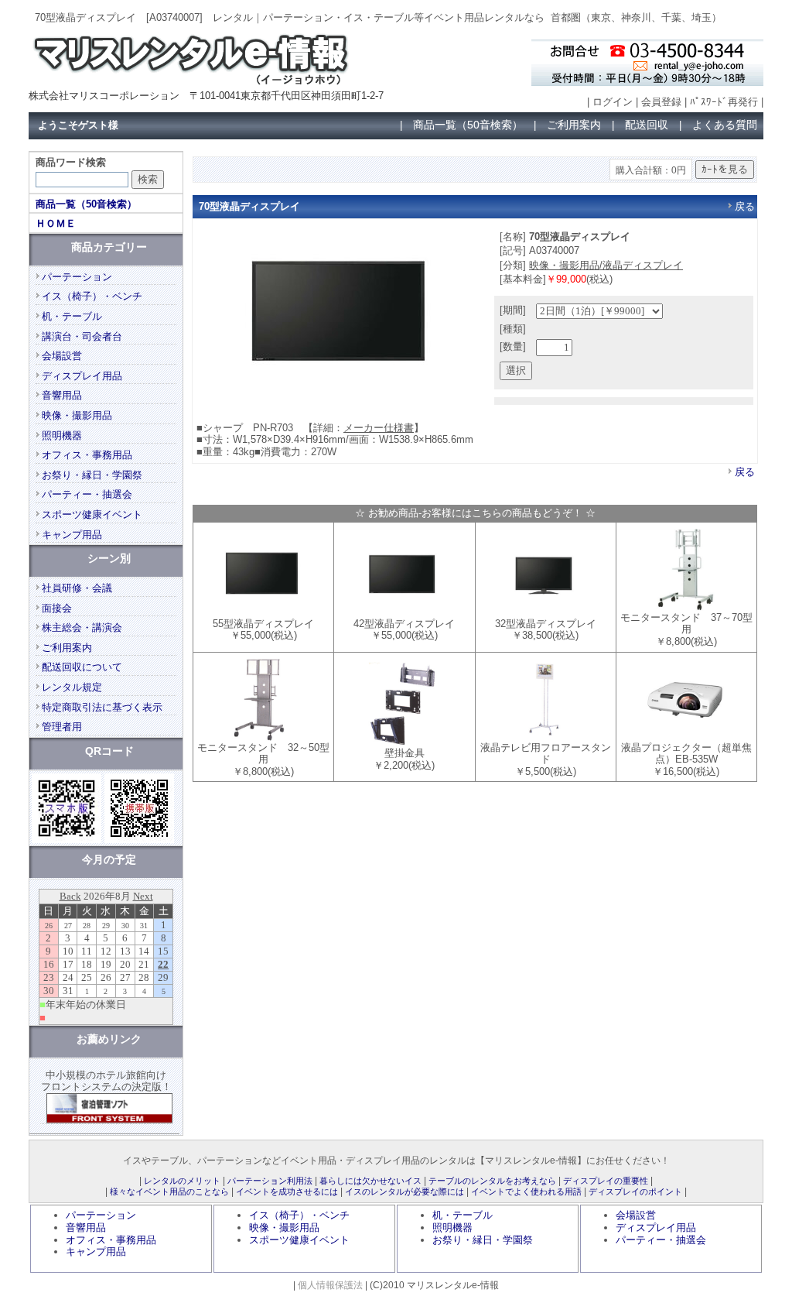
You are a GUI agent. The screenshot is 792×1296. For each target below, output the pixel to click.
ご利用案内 (574, 124)
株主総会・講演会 (82, 627)
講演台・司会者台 (82, 336)
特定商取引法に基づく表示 (102, 707)
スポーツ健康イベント (92, 514)
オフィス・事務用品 (87, 455)
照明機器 (62, 435)
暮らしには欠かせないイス (370, 1180)
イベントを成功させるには (287, 1191)
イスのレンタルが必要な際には (404, 1191)
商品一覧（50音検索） (468, 124)
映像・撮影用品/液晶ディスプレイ (606, 265)
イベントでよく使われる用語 (526, 1191)
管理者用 (62, 726)
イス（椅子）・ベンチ (92, 296)
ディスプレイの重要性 (605, 1180)
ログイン (612, 102)
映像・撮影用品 (77, 415)
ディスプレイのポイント (635, 1191)
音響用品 (62, 395)
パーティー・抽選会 (87, 494)
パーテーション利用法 (269, 1180)
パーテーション (77, 277)
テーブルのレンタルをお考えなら (492, 1180)
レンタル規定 (72, 687)
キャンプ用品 (72, 534)
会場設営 (62, 356)
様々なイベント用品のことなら (169, 1191)
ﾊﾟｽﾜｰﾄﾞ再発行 (724, 102)
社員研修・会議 (77, 588)
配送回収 (646, 124)
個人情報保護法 (330, 1285)
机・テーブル (72, 316)
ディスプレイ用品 (82, 376)
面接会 (57, 608)
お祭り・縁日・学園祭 (92, 475)
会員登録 (661, 102)
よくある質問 (724, 124)
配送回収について (82, 667)
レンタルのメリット (182, 1180)
